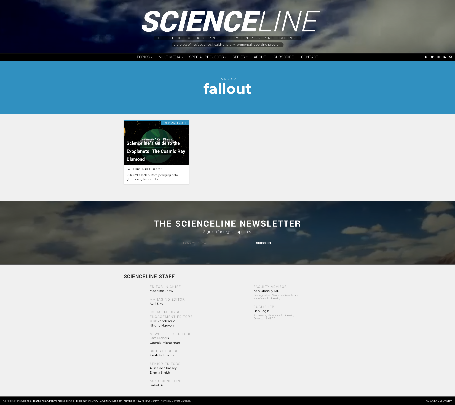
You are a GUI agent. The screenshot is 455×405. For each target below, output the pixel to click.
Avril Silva (157, 303)
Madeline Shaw (161, 291)
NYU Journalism (443, 400)
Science (227, 22)
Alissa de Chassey (163, 368)
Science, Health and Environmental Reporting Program (53, 400)
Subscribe (284, 57)
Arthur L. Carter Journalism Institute (112, 400)
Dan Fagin (261, 311)
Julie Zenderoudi (163, 321)
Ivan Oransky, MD (266, 291)
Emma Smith (160, 372)
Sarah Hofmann (162, 355)
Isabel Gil (157, 385)
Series (239, 57)
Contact (309, 57)
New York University (147, 400)
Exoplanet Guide (175, 123)
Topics (143, 57)
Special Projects (206, 57)
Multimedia (169, 57)
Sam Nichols (159, 338)
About (260, 57)
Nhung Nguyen (162, 325)
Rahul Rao (133, 169)
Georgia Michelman (165, 342)
